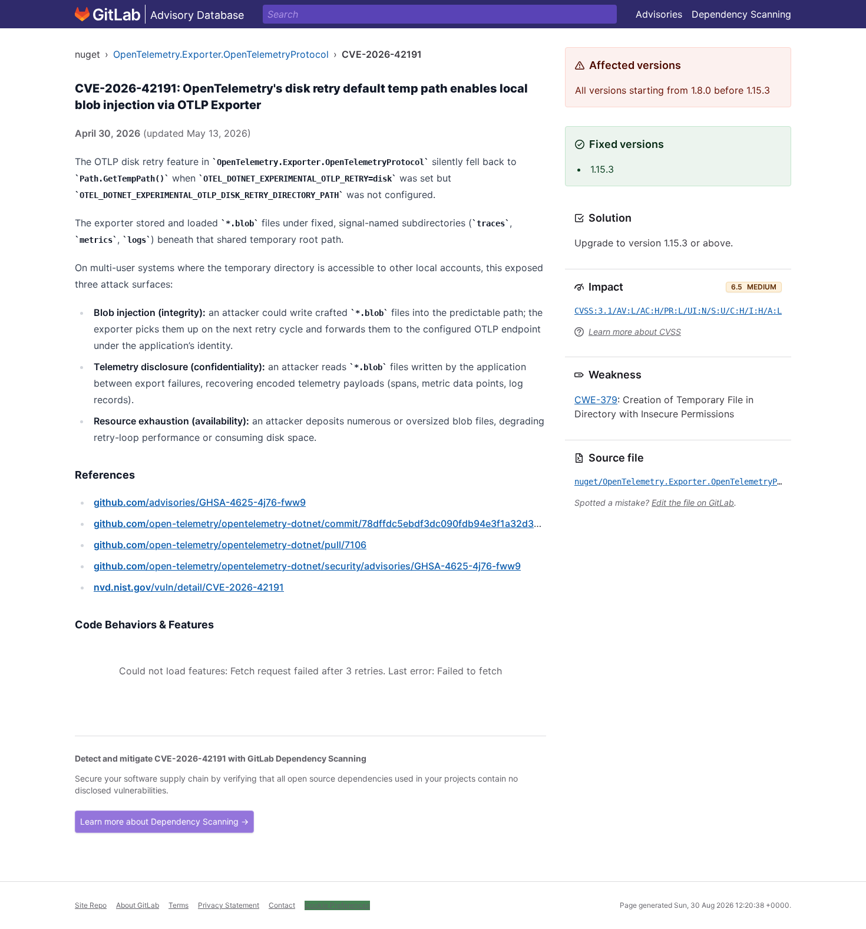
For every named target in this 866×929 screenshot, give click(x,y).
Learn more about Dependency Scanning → (164, 821)
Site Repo (91, 905)
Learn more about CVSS (635, 332)
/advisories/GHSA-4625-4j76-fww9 (200, 502)
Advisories (659, 14)
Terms (178, 905)
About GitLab (137, 905)
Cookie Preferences (337, 905)
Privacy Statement (228, 905)
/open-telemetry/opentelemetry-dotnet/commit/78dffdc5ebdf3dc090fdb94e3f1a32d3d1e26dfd (335, 523)
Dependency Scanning (741, 14)
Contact (282, 905)
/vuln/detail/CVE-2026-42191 (189, 587)
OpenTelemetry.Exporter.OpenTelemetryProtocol (221, 54)
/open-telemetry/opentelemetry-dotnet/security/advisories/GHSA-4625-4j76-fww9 (307, 566)
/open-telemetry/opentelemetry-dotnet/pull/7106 (230, 545)
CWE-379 (595, 400)
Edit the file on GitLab (693, 503)
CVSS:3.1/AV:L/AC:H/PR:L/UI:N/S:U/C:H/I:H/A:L (678, 310)
